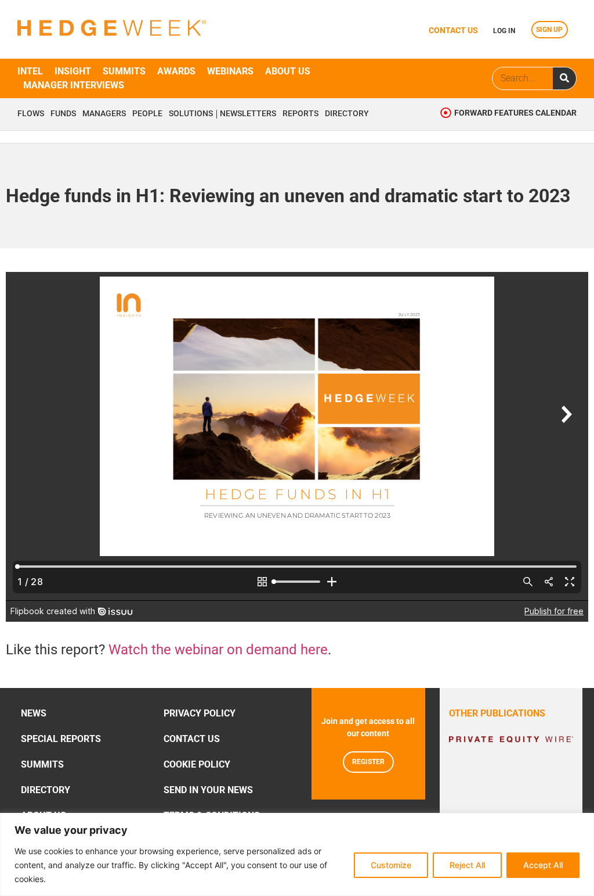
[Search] (564, 78)
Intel (30, 71)
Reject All (467, 865)
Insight (73, 71)
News (33, 713)
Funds (63, 114)
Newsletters (248, 114)
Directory (347, 114)
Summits (124, 71)
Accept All (543, 865)
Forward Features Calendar (515, 113)
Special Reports (61, 738)
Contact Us (192, 738)
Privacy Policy (200, 713)
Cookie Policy (197, 764)
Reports (300, 114)
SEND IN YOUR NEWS (208, 789)
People (147, 114)
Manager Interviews (73, 85)
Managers (104, 114)
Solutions (191, 114)
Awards (176, 71)
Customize (391, 865)
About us (287, 71)
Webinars (230, 71)
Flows (30, 114)
